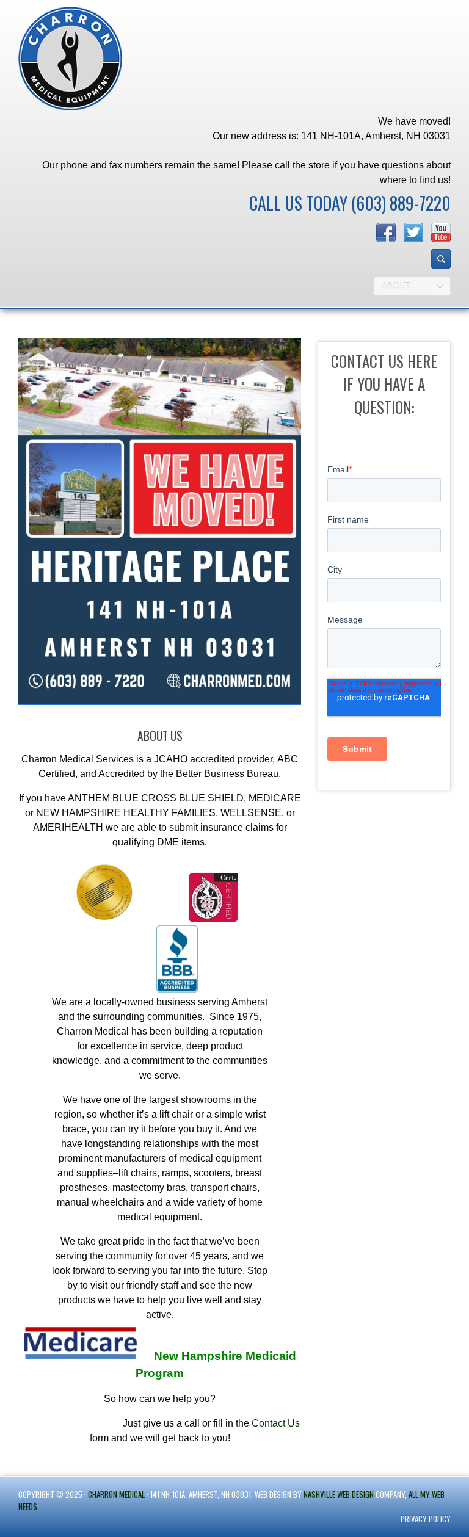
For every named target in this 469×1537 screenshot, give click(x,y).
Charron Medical (116, 1494)
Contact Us (276, 1423)
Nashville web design (339, 1494)
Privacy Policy (426, 1519)
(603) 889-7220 (401, 202)
